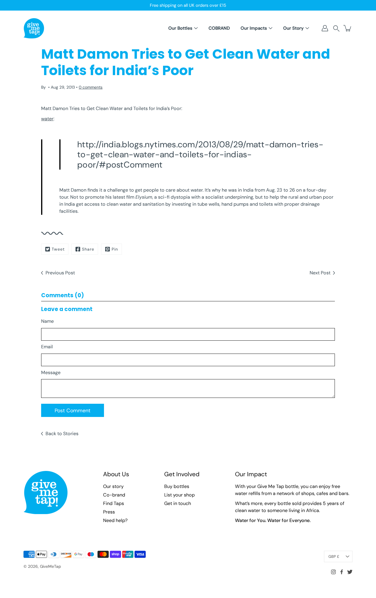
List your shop (179, 495)
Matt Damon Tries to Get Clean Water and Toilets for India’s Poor (111, 108)
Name (47, 321)
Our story (113, 486)
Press (109, 512)
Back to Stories (62, 433)
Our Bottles (180, 28)
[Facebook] (341, 572)
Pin (115, 249)
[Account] (325, 28)
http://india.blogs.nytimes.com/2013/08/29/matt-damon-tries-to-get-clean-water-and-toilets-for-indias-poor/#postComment (200, 154)
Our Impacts (254, 28)
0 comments (91, 87)
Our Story (293, 28)
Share (88, 249)
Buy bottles (176, 486)
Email (47, 347)
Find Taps (113, 503)
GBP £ (333, 556)
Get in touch (177, 503)
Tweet (58, 249)
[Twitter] (349, 572)
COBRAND (219, 28)
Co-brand (114, 495)
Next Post (320, 273)
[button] (336, 28)
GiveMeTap (50, 566)
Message (51, 372)
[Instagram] (333, 572)
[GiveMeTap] (34, 28)
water (47, 119)
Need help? (115, 520)
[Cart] (347, 28)
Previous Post (60, 273)
